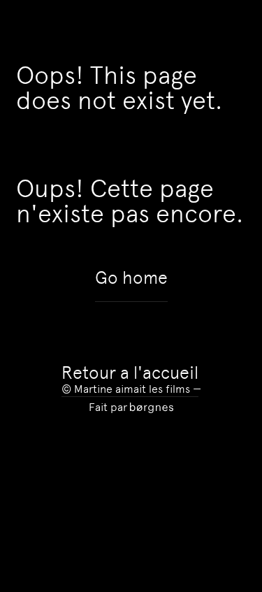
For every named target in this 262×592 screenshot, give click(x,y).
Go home (131, 278)
